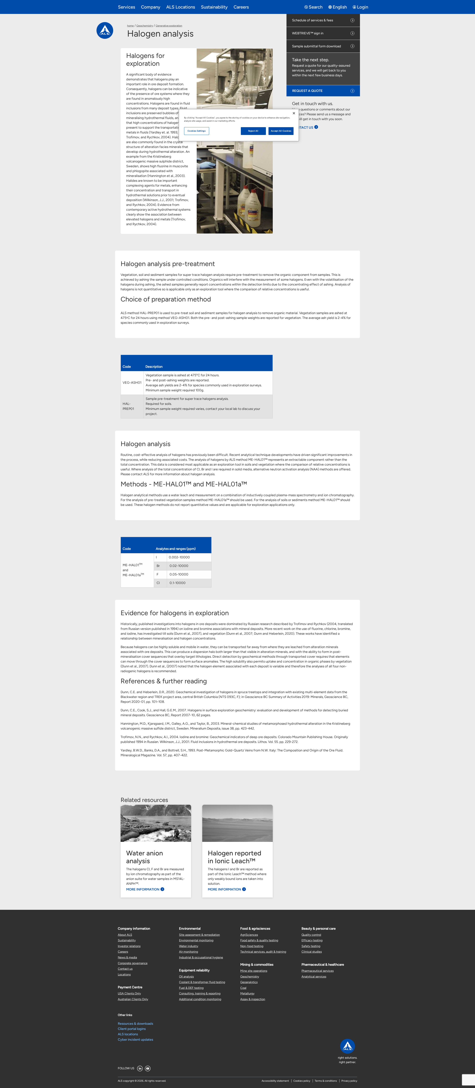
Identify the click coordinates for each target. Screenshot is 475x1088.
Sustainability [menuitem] (214, 7)
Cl (158, 583)
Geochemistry (144, 25)
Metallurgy (247, 993)
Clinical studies (312, 951)
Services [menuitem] (126, 7)
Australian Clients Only (133, 999)
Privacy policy (349, 1080)
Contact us (125, 968)
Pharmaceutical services (318, 971)
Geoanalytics (249, 982)
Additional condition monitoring (200, 999)
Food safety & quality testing (259, 940)
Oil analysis (186, 976)
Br (158, 566)
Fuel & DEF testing (191, 988)
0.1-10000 (177, 583)
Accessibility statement (275, 1080)
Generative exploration (169, 25)
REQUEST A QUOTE (307, 91)
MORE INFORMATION (142, 889)
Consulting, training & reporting (199, 993)
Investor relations (129, 946)
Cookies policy (301, 1080)
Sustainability (127, 940)
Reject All (253, 131)
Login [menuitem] (362, 7)
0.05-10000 (178, 574)
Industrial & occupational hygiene (201, 957)
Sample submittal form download (316, 46)
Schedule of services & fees (312, 20)
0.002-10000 (180, 557)
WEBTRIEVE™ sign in (307, 33)
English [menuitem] (340, 7)
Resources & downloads (135, 1024)
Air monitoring (188, 951)
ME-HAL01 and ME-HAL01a (133, 569)
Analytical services (314, 976)
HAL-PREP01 (128, 406)
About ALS (125, 935)
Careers (123, 951)
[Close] (294, 113)
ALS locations (128, 1034)
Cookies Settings (196, 131)
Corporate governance (133, 963)
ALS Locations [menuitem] (180, 7)
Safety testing (311, 946)
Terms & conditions (326, 1080)
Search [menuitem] (315, 7)
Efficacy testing (312, 940)
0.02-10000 (178, 566)
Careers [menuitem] (241, 7)
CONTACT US (302, 127)
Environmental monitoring (196, 940)
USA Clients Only (129, 993)
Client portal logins (132, 1029)
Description (154, 367)
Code (127, 367)
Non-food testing (251, 946)
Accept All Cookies (281, 131)
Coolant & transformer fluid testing (202, 982)
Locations (124, 974)
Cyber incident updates (135, 1040)
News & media (127, 957)
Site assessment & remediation (199, 935)
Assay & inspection (252, 999)
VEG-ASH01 (132, 383)
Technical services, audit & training (263, 951)
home (130, 25)
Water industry (188, 946)
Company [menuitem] (150, 7)
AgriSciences (249, 935)
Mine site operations (253, 971)
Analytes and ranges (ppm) (176, 549)
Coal (243, 988)
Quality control (311, 935)
